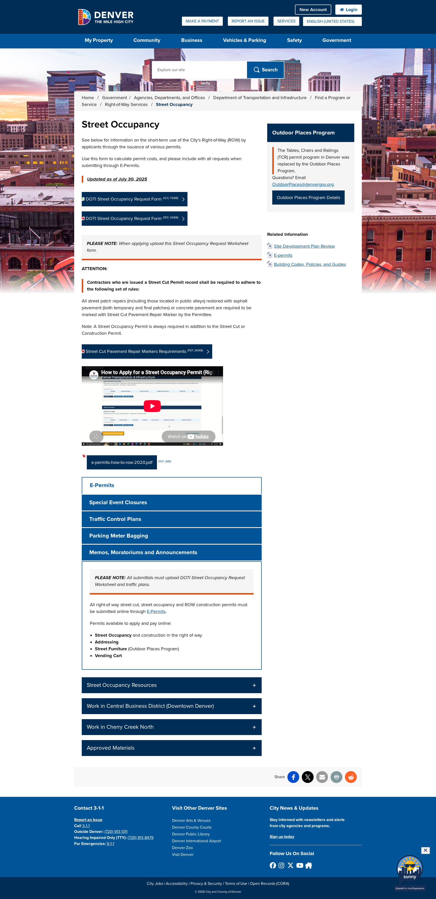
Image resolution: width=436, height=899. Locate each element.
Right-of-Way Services (127, 104)
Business (191, 40)
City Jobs (155, 883)
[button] (171, 685)
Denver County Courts (191, 827)
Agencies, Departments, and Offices (170, 97)
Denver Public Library (191, 834)
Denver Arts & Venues (191, 820)
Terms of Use (236, 883)
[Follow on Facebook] (273, 865)
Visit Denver (183, 854)
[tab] (171, 485)
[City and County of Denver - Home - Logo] (105, 17)
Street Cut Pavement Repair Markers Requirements (144, 351)
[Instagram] (281, 865)
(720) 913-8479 (140, 837)
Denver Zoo (182, 848)
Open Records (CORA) (269, 883)
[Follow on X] (290, 865)
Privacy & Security (206, 883)
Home (88, 97)
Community (146, 40)
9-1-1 (110, 843)
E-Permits (156, 611)
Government (336, 40)
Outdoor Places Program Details (308, 197)
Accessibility (177, 883)
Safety (294, 40)
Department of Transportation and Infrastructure (260, 97)
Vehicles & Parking (244, 40)
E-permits (283, 255)
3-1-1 (86, 826)
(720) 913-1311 (115, 831)
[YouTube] (299, 865)
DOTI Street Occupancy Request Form (132, 199)
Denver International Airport (196, 841)
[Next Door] (308, 865)
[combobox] (332, 21)
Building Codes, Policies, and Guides (310, 264)
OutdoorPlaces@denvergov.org (303, 184)
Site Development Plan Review (304, 246)
